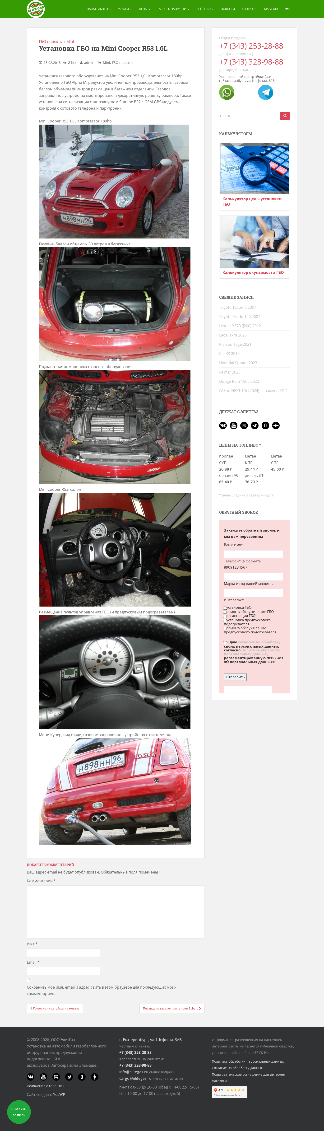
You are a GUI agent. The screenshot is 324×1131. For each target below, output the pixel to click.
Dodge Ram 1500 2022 (239, 381)
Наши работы (98, 9)
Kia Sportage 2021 (235, 344)
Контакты (249, 9)
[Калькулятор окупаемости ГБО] (254, 242)
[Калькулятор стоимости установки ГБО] (254, 168)
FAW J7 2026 (230, 372)
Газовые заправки (172, 9)
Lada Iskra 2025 (233, 335)
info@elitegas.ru (133, 1072)
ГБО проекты (51, 41)
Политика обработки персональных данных (248, 1061)
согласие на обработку (259, 642)
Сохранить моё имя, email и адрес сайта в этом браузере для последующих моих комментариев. (101, 990)
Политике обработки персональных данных (252, 652)
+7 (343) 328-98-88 (251, 61)
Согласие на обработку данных (237, 1068)
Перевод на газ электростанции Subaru (171, 1008)
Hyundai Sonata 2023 (238, 362)
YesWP (59, 1094)
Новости (228, 9)
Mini (70, 41)
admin (89, 62)
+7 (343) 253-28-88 (251, 46)
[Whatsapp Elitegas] (226, 91)
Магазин (271, 9)
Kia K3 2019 (229, 353)
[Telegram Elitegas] (265, 91)
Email (33, 962)
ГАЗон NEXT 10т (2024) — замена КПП (253, 390)
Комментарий (41, 880)
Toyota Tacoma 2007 (237, 307)
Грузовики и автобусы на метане (55, 1008)
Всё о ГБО (203, 9)
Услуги (124, 9)
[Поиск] (285, 116)
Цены (143, 9)
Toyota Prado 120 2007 (239, 316)
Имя (32, 944)
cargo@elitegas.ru (135, 1078)
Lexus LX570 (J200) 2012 (240, 325)
